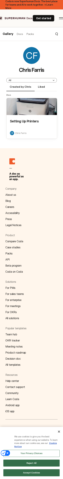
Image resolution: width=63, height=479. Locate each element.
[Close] (59, 431)
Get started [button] (43, 18)
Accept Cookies (31, 472)
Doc (8, 95)
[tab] (20, 88)
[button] (46, 34)
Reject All (31, 463)
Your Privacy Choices (31, 453)
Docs (20, 34)
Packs (30, 34)
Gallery (8, 34)
